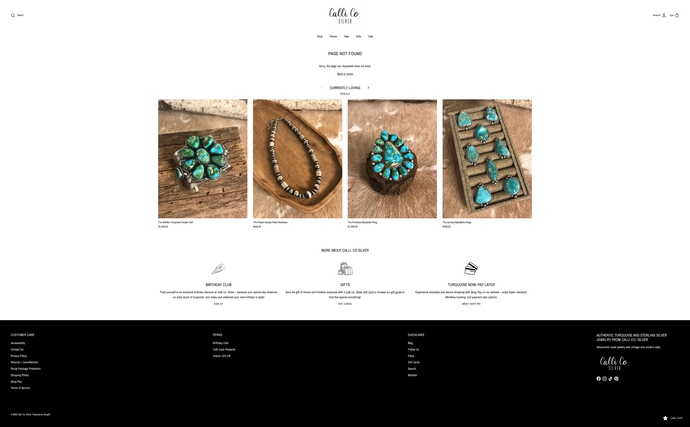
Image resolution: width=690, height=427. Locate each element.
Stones (333, 36)
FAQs (411, 356)
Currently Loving (345, 87)
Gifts (358, 36)
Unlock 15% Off (222, 356)
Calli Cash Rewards (224, 349)
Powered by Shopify (41, 414)
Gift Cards (345, 303)
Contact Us (17, 349)
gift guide (396, 292)
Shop (320, 36)
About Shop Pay (471, 303)
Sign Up (218, 303)
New (346, 36)
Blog (410, 343)
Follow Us (413, 349)
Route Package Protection (26, 368)
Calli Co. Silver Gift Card (360, 292)
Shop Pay (476, 292)
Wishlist (412, 375)
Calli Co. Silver (24, 414)
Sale (370, 36)
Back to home (345, 74)
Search (412, 368)
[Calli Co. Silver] (345, 15)
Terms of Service (20, 388)
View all (345, 93)
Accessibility (18, 343)
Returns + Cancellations (24, 362)
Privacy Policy (19, 356)
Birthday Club (220, 343)
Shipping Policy (20, 375)
